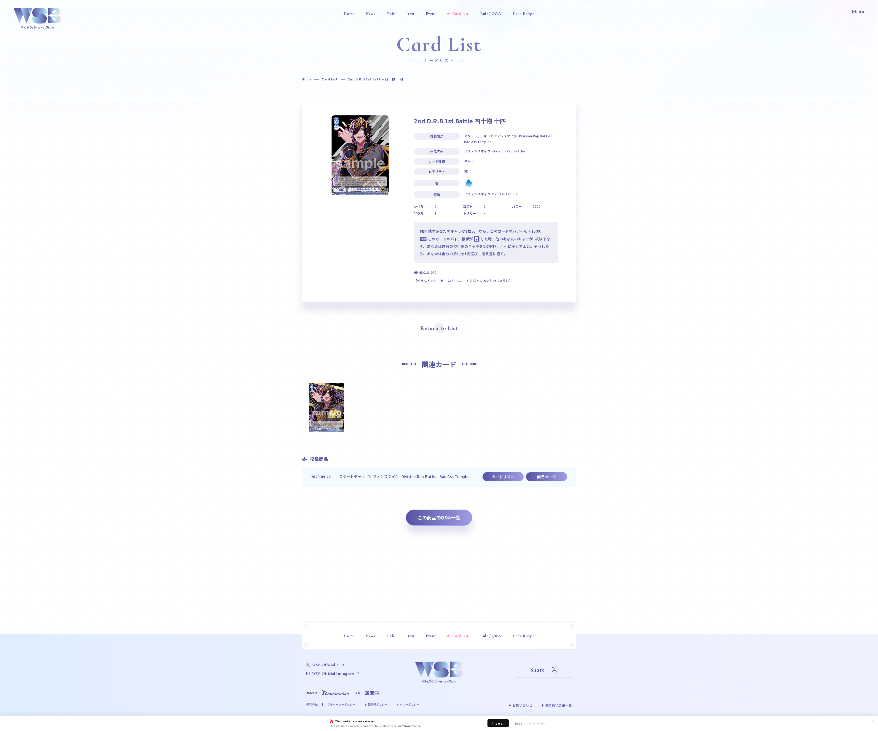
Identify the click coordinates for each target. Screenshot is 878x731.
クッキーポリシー (408, 704)
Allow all (498, 723)
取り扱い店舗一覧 (558, 705)
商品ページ (546, 476)
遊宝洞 (372, 692)
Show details (536, 723)
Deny (518, 723)
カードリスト (503, 476)
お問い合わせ (522, 705)
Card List (330, 79)
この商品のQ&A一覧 (439, 517)
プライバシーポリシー (341, 704)
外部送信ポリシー (376, 704)
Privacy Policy (411, 726)
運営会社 (312, 704)
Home (307, 79)
